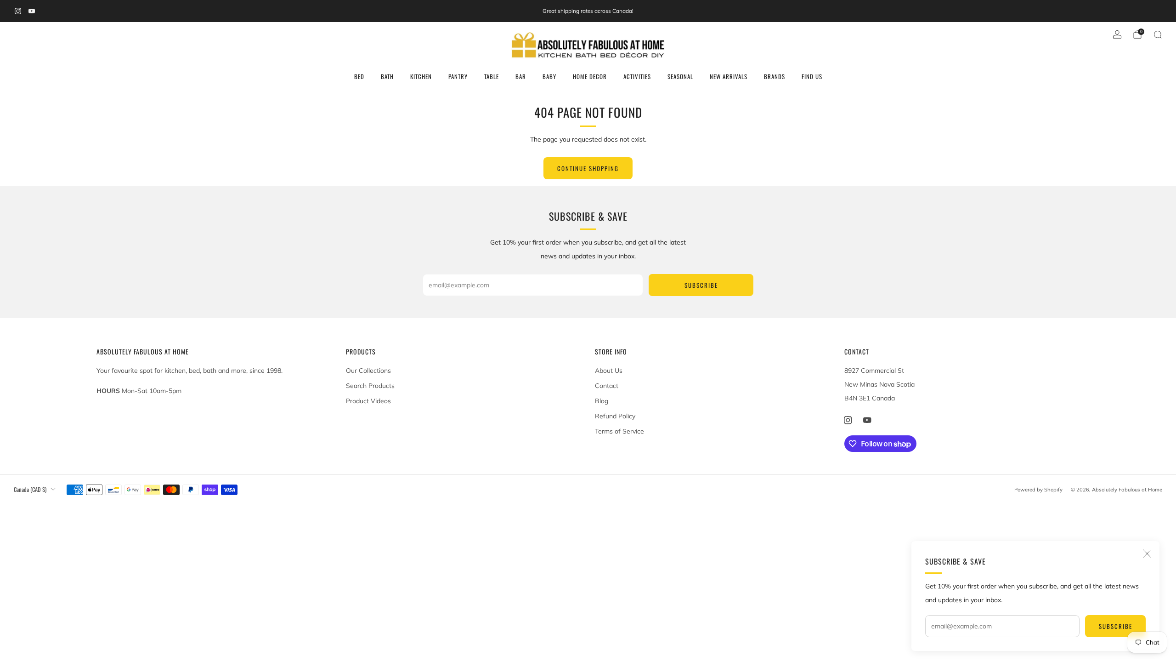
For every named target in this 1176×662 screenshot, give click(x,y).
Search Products (370, 386)
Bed (359, 76)
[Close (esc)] (1147, 553)
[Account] (1117, 34)
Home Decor (590, 76)
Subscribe (1115, 626)
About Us (608, 370)
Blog (601, 401)
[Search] (1157, 34)
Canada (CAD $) (30, 489)
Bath (387, 76)
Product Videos (368, 401)
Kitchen (421, 76)
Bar (520, 76)
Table (491, 76)
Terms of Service (619, 431)
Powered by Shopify (1038, 489)
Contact (606, 386)
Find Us (812, 76)
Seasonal (680, 76)
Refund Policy (615, 416)
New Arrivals (728, 76)
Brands (774, 76)
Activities (637, 76)
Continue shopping (588, 168)
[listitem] (588, 11)
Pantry (458, 76)
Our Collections (368, 370)
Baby (549, 76)
